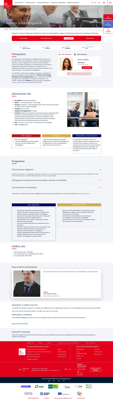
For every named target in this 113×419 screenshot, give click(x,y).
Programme (68, 38)
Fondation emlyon (32, 359)
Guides (60, 349)
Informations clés (46, 38)
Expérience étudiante (73, 2)
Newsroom (30, 343)
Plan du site (97, 354)
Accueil (6, 29)
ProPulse (97, 349)
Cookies (46, 398)
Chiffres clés (90, 38)
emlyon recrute (90, 343)
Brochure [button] (108, 25)
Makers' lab (79, 356)
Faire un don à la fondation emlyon (68, 343)
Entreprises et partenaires (58, 2)
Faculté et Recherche (43, 2)
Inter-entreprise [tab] (66, 54)
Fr (92, 3)
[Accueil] (8, 4)
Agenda (40, 343)
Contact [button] (108, 32)
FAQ (69, 369)
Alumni (49, 343)
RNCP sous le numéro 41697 (22, 82)
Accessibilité (81, 398)
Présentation (23, 38)
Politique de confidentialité (63, 398)
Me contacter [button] (87, 67)
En (95, 3)
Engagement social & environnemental (39, 352)
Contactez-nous (25, 369)
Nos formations (19, 2)
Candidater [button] (108, 18)
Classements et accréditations (36, 349)
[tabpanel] (79, 66)
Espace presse (62, 354)
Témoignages (62, 352)
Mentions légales (33, 398)
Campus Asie (98, 352)
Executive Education (16, 29)
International (61, 356)
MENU (109, 1)
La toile (78, 358)
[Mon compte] (104, 2)
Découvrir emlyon (30, 2)
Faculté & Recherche (33, 356)
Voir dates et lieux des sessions (80, 74)
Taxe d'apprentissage (81, 352)
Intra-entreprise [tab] (82, 54)
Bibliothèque (80, 349)
